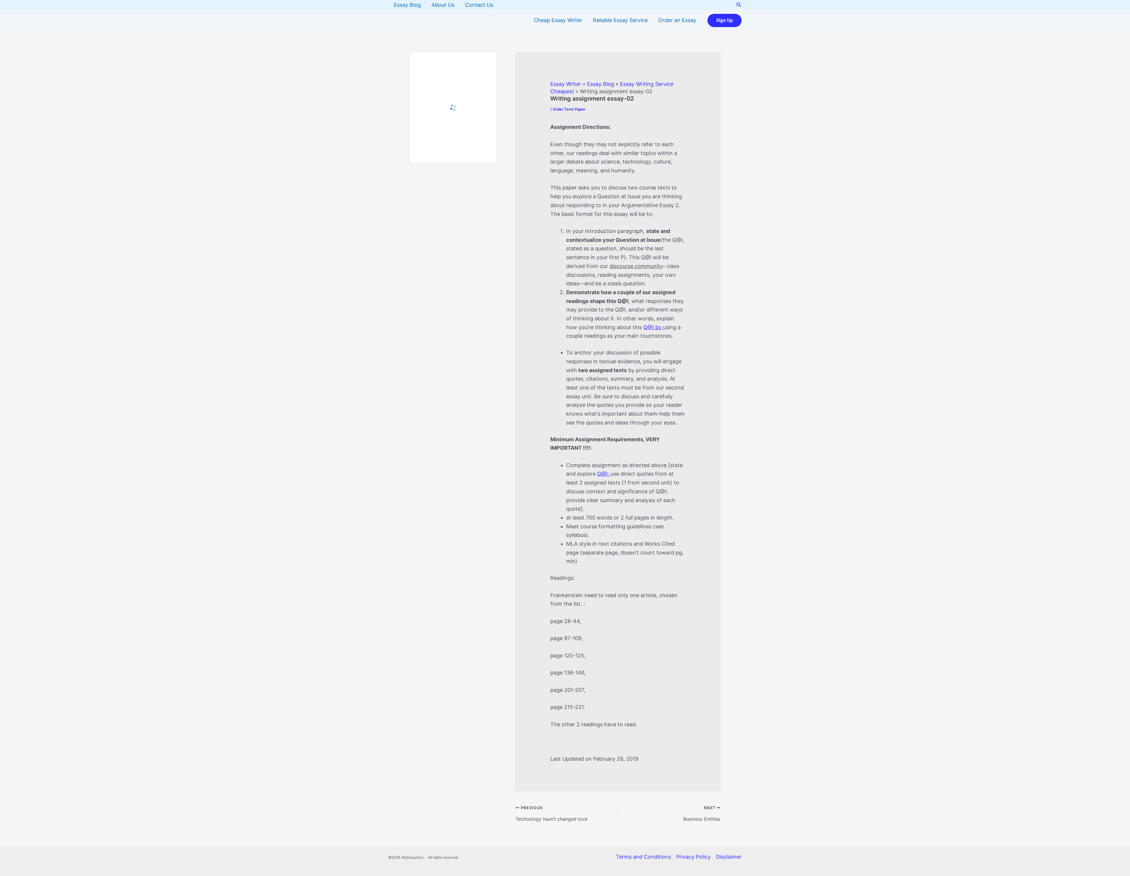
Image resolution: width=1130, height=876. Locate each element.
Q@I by (653, 327)
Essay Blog (407, 5)
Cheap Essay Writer (558, 20)
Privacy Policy (693, 857)
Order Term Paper (569, 109)
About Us (442, 5)
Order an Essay (677, 20)
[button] (739, 5)
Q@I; (604, 474)
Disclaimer (729, 857)
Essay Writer (565, 84)
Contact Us (479, 5)
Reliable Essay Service (620, 20)
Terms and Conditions (643, 857)
